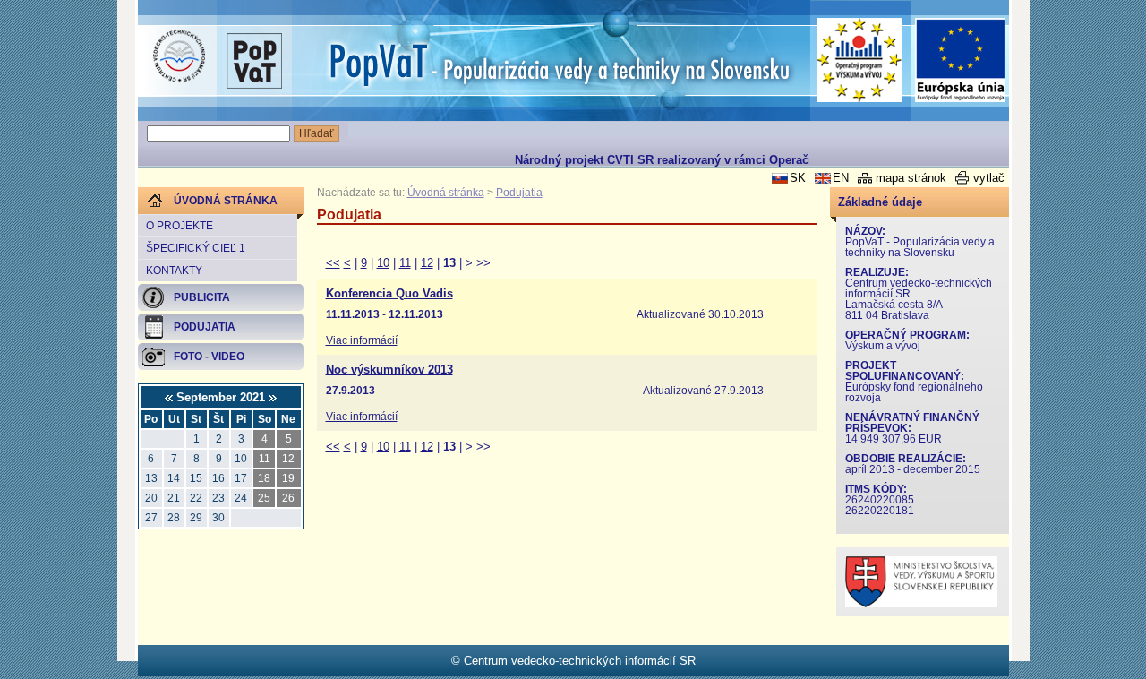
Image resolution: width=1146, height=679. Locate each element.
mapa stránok (911, 178)
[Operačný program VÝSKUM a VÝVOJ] (859, 60)
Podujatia (519, 192)
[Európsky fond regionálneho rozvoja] (961, 60)
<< (333, 263)
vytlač (989, 178)
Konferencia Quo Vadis (389, 294)
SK (798, 178)
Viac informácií (362, 340)
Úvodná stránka (445, 192)
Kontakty (174, 270)
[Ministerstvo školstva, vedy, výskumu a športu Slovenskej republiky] (921, 603)
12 (427, 263)
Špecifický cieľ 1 (195, 248)
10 (383, 263)
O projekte (179, 225)
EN (841, 178)
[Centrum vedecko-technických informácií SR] (179, 56)
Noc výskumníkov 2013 (389, 370)
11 (405, 263)
